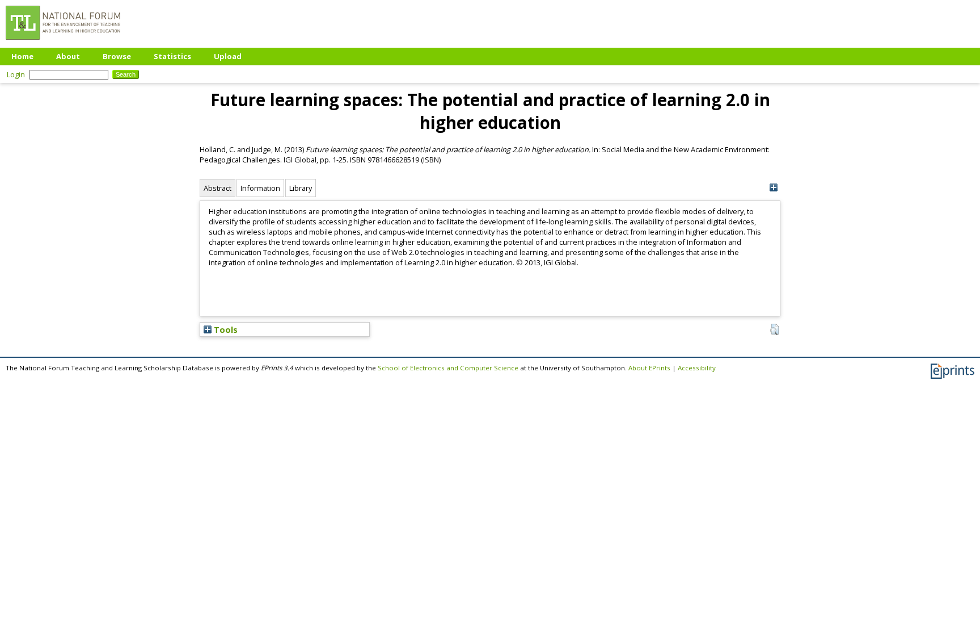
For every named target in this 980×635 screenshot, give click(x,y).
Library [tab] (300, 188)
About (68, 56)
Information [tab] (260, 188)
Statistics (172, 56)
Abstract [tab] (217, 188)
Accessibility (697, 368)
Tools (225, 329)
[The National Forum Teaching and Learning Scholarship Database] (63, 42)
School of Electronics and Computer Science (448, 368)
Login (16, 74)
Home (22, 56)
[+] (773, 187)
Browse (117, 56)
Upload (228, 56)
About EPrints (649, 368)
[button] (774, 329)
